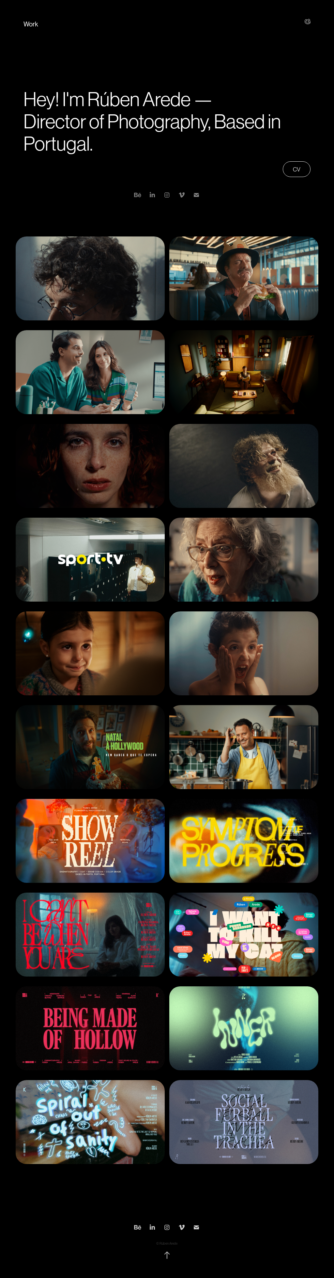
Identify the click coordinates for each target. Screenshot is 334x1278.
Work (30, 24)
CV (296, 169)
